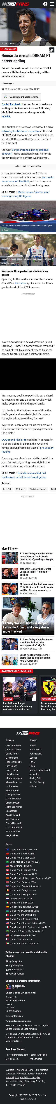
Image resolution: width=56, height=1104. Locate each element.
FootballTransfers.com (17, 1055)
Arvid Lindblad (13, 815)
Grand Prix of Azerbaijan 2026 (24, 911)
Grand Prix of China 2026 (22, 853)
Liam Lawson (12, 774)
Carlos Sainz (12, 786)
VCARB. (6, 116)
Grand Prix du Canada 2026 (23, 870)
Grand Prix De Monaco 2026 (23, 874)
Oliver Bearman (13, 798)
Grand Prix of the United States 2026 (27, 923)
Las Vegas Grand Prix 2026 (23, 935)
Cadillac (33, 758)
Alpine (32, 745)
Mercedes (34, 774)
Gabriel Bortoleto (14, 823)
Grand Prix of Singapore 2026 (24, 919)
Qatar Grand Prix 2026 (21, 939)
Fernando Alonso (14, 807)
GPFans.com (12, 1059)
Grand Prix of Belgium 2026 (23, 890)
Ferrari (33, 762)
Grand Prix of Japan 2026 (22, 857)
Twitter (31, 1073)
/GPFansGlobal (16, 973)
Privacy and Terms (24, 1070)
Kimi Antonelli (12, 790)
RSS (37, 1070)
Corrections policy (14, 1081)
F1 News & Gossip (9, 49)
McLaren (20, 489)
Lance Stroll (11, 811)
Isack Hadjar (12, 770)
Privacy (21, 1085)
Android (10, 1077)
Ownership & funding (35, 1081)
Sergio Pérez (12, 835)
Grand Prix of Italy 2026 (21, 902)
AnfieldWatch (36, 1059)
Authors (10, 1070)
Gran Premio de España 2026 (24, 907)
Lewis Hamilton (13, 745)
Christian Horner (38, 489)
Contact (44, 1070)
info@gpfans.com (14, 1016)
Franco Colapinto (14, 762)
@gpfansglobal (15, 965)
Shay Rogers (8, 83)
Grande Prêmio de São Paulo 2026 (26, 931)
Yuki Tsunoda (12, 819)
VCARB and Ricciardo (14, 439)
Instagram (41, 1073)
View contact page (13, 1041)
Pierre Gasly (11, 766)
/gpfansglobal (15, 961)
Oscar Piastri (12, 758)
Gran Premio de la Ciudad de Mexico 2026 (30, 927)
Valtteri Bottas (13, 831)
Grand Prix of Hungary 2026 (23, 894)
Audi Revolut (36, 753)
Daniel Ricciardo (11, 104)
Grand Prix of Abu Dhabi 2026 (24, 943)
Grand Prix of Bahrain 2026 (23, 915)
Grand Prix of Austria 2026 (23, 882)
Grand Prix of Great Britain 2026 (25, 886)
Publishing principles (30, 1077)
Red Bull (7, 489)
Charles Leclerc (13, 749)
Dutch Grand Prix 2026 (21, 898)
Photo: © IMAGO (9, 43)
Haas (32, 766)
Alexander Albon (14, 782)
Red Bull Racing (37, 782)
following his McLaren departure (21, 131)
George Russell (13, 794)
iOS (17, 1077)
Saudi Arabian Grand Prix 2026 (25, 862)
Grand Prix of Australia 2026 (23, 849)
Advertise (10, 1073)
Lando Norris (12, 753)
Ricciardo (20, 283)
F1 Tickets (11, 1085)
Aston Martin (36, 749)
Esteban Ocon (12, 802)
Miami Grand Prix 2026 (21, 866)
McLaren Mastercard (40, 770)
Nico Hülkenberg (14, 827)
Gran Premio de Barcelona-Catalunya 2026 (30, 878)
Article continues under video (28, 166)
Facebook (21, 1073)
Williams (33, 786)
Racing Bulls (35, 778)
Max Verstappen (14, 778)
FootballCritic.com (38, 1055)
